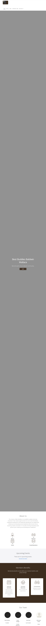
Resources (21, 8)
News (10, 8)
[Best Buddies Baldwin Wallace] (5, 2)
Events (7, 8)
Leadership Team (15, 8)
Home (4, 8)
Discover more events (23, 558)
